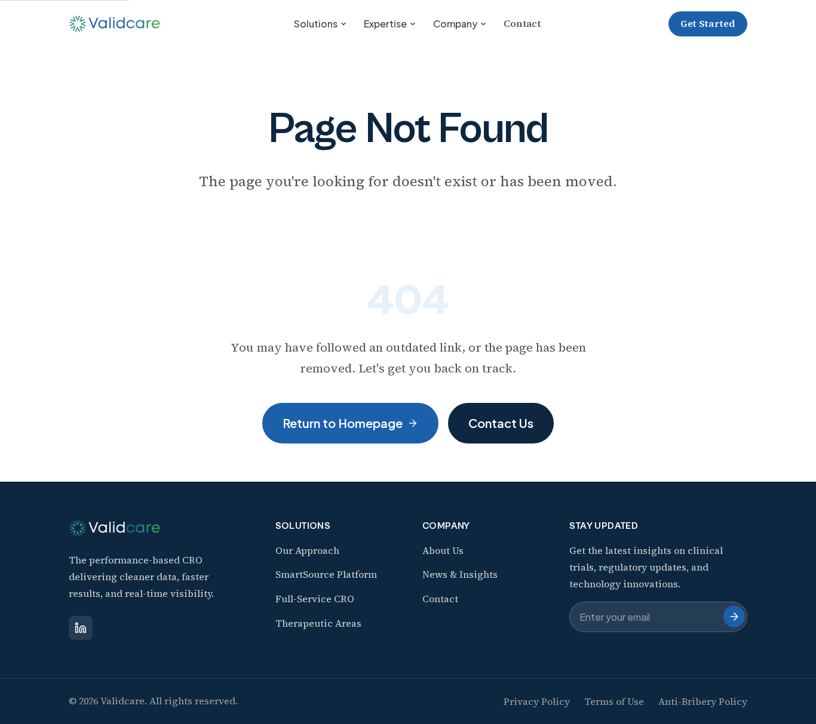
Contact (522, 23)
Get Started (707, 23)
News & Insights (460, 574)
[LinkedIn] (81, 628)
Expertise (385, 23)
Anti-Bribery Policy (702, 701)
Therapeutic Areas (318, 623)
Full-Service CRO (314, 598)
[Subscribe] (734, 616)
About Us (443, 550)
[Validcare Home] (117, 24)
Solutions (316, 23)
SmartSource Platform (326, 574)
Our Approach (307, 550)
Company (455, 23)
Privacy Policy (537, 701)
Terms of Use (614, 701)
